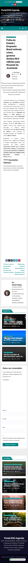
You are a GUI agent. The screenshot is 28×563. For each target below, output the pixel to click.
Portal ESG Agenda (10, 10)
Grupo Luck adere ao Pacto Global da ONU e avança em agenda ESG (13, 520)
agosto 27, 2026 (9, 471)
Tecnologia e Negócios (9, 481)
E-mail (5, 419)
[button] (20, 28)
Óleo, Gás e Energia (11, 37)
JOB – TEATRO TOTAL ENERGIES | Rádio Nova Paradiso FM (13, 324)
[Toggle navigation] (25, 28)
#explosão (14, 78)
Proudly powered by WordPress (8, 557)
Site (4, 427)
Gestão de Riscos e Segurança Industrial (13, 464)
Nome (5, 410)
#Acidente (14, 76)
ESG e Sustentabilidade (9, 515)
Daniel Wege (16, 72)
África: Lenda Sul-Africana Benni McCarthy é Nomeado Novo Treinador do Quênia (8, 268)
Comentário (6, 379)
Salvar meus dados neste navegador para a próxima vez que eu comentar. (14, 439)
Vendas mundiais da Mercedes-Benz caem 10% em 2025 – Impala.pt (14, 356)
